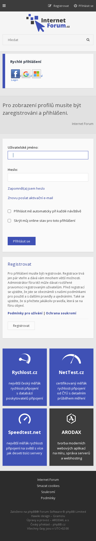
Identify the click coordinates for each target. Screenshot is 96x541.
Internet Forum (48, 480)
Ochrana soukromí (61, 313)
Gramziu (59, 516)
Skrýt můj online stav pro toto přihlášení (44, 220)
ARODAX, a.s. (60, 520)
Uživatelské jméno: (23, 147)
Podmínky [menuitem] (48, 498)
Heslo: (13, 169)
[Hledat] (88, 40)
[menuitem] (84, 6)
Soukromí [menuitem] (48, 492)
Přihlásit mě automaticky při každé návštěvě (47, 211)
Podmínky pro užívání (25, 313)
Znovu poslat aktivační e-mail (30, 198)
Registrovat (21, 326)
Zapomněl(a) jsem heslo (26, 188)
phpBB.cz (59, 524)
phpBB (32, 511)
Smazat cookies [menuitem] (48, 486)
